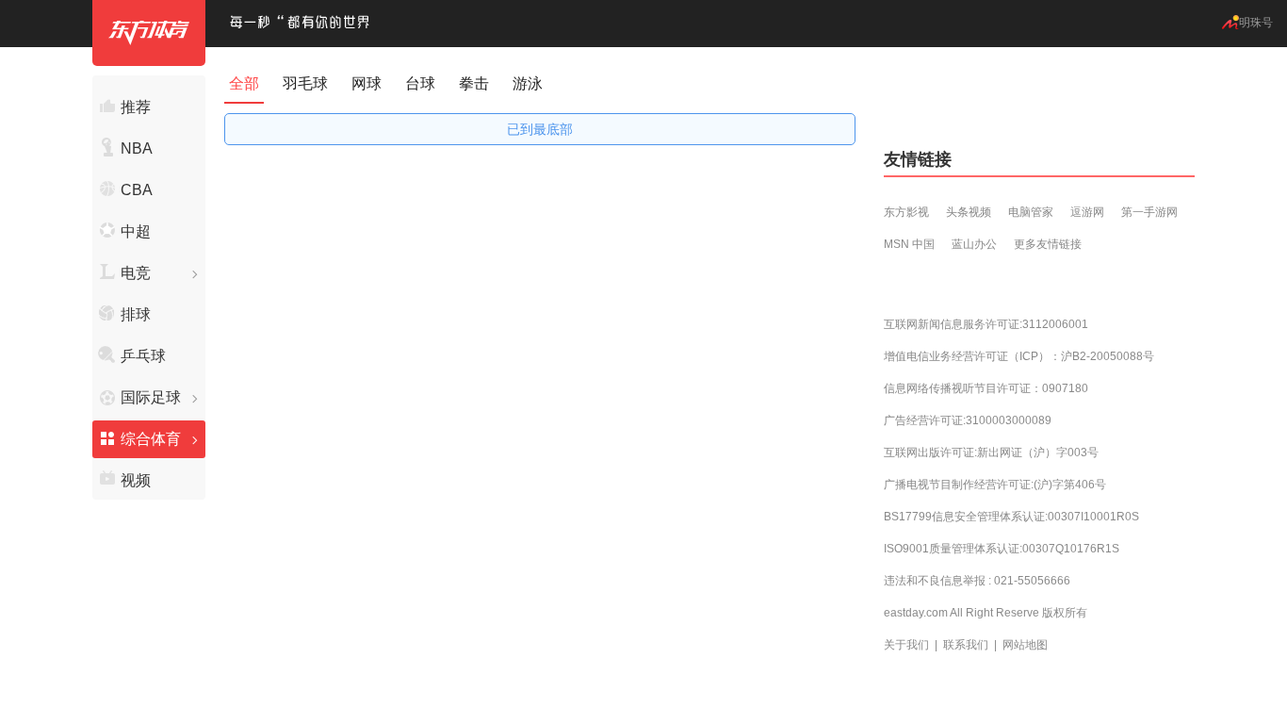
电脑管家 (1030, 212)
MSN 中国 (909, 244)
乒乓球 (143, 356)
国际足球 (151, 397)
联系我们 (965, 644)
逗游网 (1087, 212)
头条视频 (968, 212)
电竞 (136, 273)
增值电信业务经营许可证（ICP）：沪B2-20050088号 (1019, 356)
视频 (136, 480)
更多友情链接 (1048, 244)
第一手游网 (1149, 212)
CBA (137, 190)
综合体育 (151, 439)
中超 (136, 231)
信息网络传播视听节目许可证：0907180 (986, 388)
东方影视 (906, 212)
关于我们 (906, 644)
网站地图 (1025, 644)
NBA (137, 148)
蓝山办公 (974, 244)
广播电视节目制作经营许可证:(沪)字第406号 (995, 484)
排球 (136, 314)
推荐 (136, 107)
